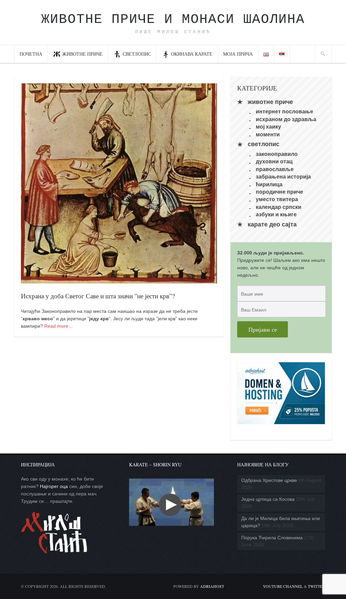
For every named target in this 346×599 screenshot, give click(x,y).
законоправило (277, 154)
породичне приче (279, 192)
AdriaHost (212, 586)
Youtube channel (283, 586)
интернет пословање (284, 111)
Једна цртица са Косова (268, 499)
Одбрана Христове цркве (269, 480)
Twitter (316, 586)
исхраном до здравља (286, 119)
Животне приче (82, 54)
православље (275, 169)
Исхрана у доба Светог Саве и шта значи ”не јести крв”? (98, 296)
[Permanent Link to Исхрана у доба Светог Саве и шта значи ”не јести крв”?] (119, 279)
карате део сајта (272, 224)
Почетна (31, 54)
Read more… (58, 326)
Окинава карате (192, 54)
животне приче (270, 102)
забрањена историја (283, 177)
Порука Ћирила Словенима (272, 537)
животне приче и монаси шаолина (173, 19)
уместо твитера (277, 199)
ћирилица (269, 184)
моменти (268, 134)
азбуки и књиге (276, 214)
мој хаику (268, 127)
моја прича (238, 54)
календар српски (278, 207)
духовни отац (274, 161)
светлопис (137, 54)
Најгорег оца (54, 486)
